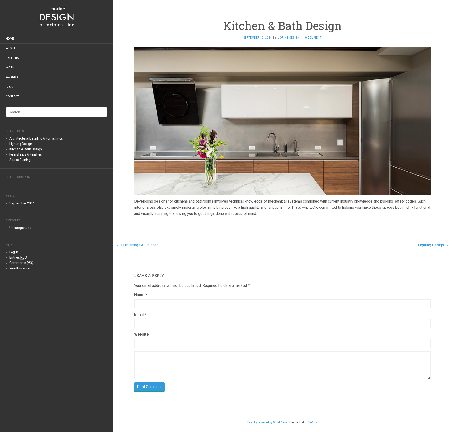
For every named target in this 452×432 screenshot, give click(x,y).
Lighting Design (20, 144)
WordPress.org (20, 268)
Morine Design (288, 37)
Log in (13, 252)
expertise (13, 58)
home (10, 38)
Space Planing (20, 160)
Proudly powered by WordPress (267, 422)
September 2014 (22, 203)
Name (140, 294)
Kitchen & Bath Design (25, 149)
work (10, 67)
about (10, 48)
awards (12, 77)
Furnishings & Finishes (25, 154)
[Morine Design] (56, 17)
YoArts (312, 422)
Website (141, 334)
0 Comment (313, 37)
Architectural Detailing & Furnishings (36, 138)
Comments (21, 263)
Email (140, 314)
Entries (18, 257)
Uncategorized (20, 228)
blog (9, 86)
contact (12, 96)
